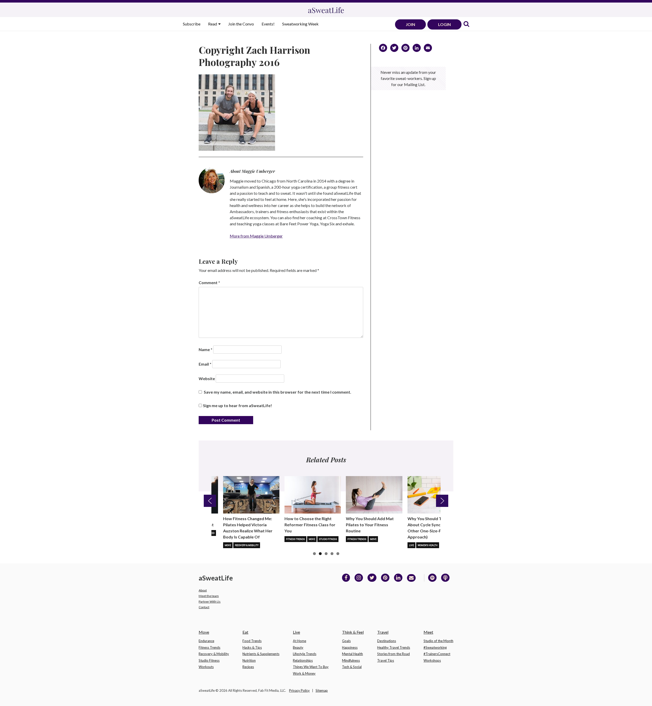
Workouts (206, 667)
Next (442, 501)
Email (205, 364)
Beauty (298, 647)
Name (205, 349)
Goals (346, 641)
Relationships (303, 660)
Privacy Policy (299, 690)
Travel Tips (385, 660)
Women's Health (428, 545)
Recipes (248, 667)
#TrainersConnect (437, 654)
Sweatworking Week (300, 23)
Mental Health (352, 654)
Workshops (432, 660)
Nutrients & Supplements (260, 654)
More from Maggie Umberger (256, 235)
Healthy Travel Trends (393, 647)
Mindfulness (351, 660)
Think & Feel (353, 632)
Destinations (386, 641)
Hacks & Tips (252, 647)
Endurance (206, 641)
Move (228, 545)
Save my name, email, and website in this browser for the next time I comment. (277, 392)
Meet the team (209, 596)
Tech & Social (352, 667)
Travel (382, 632)
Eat (245, 632)
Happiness (350, 647)
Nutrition (249, 660)
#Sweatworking (435, 647)
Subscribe (191, 23)
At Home (299, 641)
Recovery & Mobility (247, 545)
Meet (428, 632)
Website (207, 378)
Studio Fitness (328, 539)
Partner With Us (210, 601)
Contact (204, 607)
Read (213, 23)
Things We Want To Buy (311, 667)
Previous (210, 501)
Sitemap (322, 690)
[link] (466, 24)
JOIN (410, 24)
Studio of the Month (438, 641)
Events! (268, 23)
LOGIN (444, 24)
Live (411, 545)
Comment (209, 282)
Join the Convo (241, 23)
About (203, 590)
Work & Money (304, 673)
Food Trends (252, 641)
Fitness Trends (295, 539)
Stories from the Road (393, 654)
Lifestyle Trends (304, 654)
